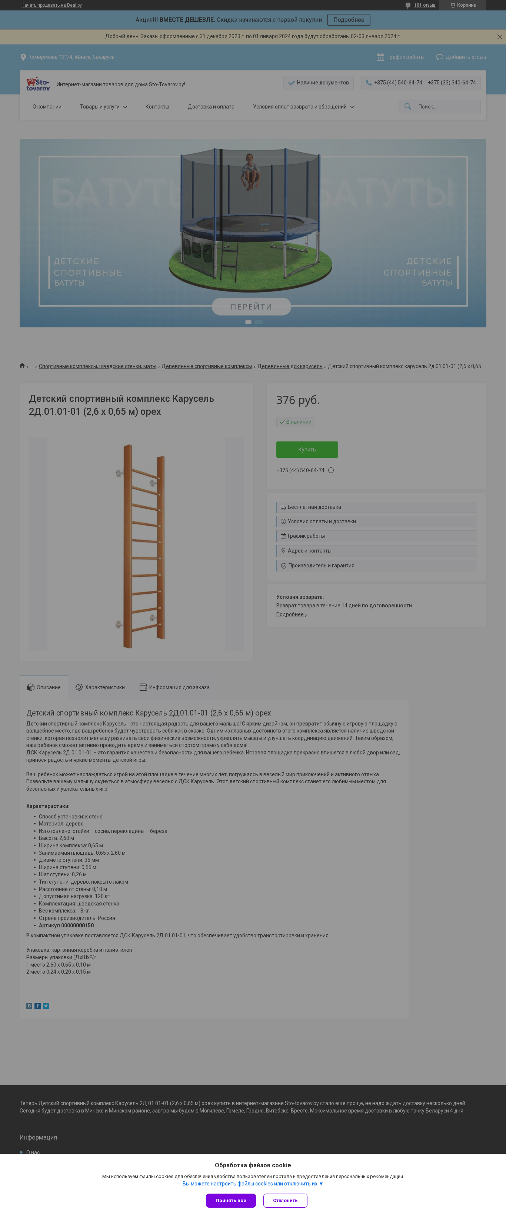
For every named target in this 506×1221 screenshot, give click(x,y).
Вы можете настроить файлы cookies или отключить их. (251, 1184)
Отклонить (285, 1200)
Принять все (231, 1200)
